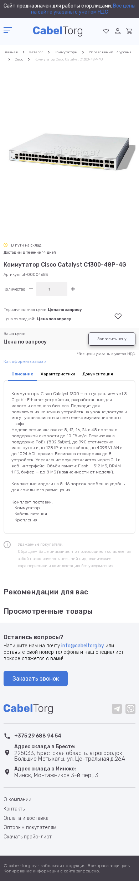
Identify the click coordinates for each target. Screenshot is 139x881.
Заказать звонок (35, 678)
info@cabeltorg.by (82, 646)
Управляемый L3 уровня (110, 52)
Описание (22, 373)
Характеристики (58, 373)
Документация (97, 373)
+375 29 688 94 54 (37, 736)
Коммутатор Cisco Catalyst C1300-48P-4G (69, 59)
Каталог (36, 52)
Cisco (19, 59)
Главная (11, 52)
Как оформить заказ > (25, 361)
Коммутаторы (66, 52)
